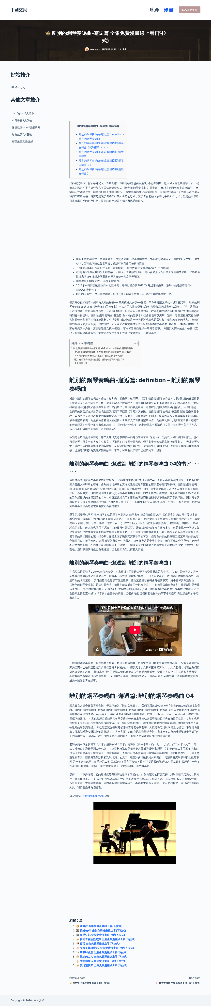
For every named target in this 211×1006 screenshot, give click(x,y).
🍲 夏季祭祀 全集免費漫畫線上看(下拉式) (100, 934)
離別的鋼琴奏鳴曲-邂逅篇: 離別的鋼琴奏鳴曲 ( (101, 355)
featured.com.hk (93, 795)
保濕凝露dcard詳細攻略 (26, 127)
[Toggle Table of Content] (134, 343)
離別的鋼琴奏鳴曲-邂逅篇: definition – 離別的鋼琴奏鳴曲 (103, 348)
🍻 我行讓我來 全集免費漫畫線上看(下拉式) (102, 965)
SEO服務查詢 (189, 9)
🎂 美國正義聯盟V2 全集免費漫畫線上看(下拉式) (105, 947)
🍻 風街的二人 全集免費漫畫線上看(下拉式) (102, 956)
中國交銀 (19, 9)
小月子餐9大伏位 (22, 120)
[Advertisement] (134, 94)
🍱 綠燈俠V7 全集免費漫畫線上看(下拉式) (101, 930)
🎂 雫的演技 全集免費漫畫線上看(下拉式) (100, 961)
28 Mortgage (19, 87)
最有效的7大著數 (22, 134)
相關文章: (83, 363)
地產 (155, 10)
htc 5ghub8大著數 (23, 113)
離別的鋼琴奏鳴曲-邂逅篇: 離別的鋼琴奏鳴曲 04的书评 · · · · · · (108, 352)
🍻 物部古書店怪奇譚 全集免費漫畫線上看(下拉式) (106, 939)
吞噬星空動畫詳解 (22, 141)
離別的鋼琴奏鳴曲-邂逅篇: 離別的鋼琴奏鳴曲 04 (99, 359)
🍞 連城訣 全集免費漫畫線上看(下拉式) (99, 926)
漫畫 (169, 10)
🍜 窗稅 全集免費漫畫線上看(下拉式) (98, 943)
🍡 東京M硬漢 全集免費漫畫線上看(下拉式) (102, 952)
